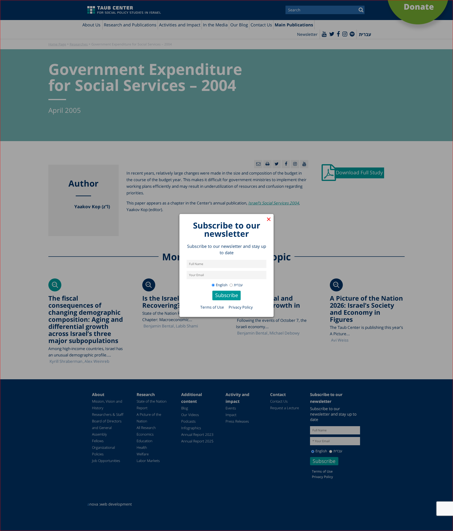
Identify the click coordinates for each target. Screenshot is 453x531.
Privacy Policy (241, 307)
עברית (238, 284)
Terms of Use (212, 307)
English (221, 284)
